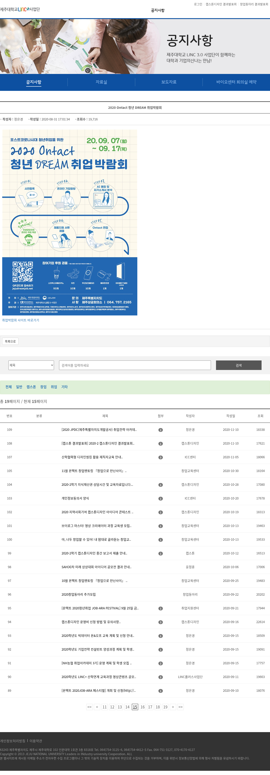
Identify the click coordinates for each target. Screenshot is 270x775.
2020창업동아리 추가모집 (79, 594)
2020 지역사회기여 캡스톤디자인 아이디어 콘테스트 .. (97, 512)
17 (150, 707)
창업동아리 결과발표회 (254, 4)
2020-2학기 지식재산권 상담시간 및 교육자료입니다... (97, 484)
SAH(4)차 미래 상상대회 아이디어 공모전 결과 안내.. (96, 567)
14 (127, 707)
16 (142, 707)
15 (135, 707)
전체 (8, 386)
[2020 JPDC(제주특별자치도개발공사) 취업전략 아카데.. (99, 429)
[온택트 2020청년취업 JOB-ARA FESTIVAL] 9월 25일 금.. (100, 608)
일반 (19, 386)
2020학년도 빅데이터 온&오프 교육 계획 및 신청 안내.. (98, 635)
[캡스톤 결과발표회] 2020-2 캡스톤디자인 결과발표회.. (98, 443)
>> (180, 707)
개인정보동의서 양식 (75, 498)
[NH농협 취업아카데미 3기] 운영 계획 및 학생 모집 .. (97, 663)
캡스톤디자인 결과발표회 (221, 4)
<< (89, 707)
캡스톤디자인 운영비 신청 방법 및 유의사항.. (91, 621)
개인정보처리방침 (12, 740)
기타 (64, 386)
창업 (43, 386)
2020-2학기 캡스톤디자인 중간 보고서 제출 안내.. (94, 553)
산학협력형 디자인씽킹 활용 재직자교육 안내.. (92, 457)
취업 (54, 386)
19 (165, 707)
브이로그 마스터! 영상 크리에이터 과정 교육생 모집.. (96, 525)
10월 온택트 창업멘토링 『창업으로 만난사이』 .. (94, 580)
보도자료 (169, 82)
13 (120, 707)
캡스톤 (31, 386)
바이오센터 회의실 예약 (236, 82)
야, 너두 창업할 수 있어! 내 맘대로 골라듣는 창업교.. (96, 539)
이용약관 (36, 740)
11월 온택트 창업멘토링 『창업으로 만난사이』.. (94, 470)
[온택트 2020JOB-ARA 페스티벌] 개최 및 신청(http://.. (99, 690)
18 (158, 707)
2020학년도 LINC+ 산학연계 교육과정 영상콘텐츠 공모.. (99, 676)
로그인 (198, 4)
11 (105, 707)
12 (112, 707)
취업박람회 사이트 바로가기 (20, 320)
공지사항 (158, 11)
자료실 (101, 82)
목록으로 (10, 341)
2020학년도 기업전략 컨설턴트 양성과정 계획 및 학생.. (98, 649)
